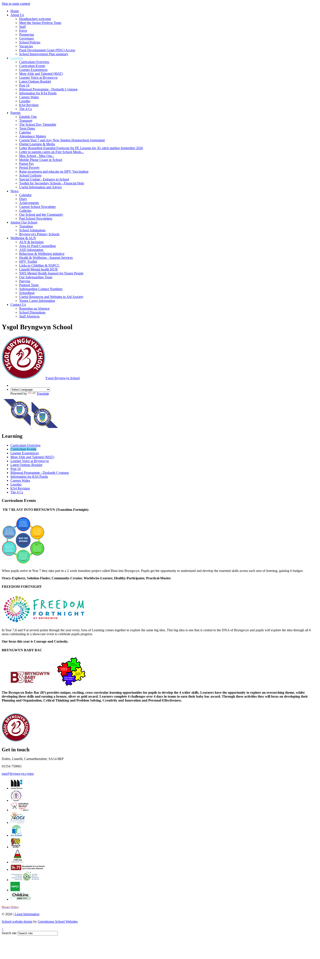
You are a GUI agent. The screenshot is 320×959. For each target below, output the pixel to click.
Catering (25, 132)
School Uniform (30, 175)
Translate (43, 393)
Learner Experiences (33, 70)
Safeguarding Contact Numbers (40, 289)
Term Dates (27, 128)
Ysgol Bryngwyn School (62, 378)
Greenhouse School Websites (58, 921)
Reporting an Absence (34, 308)
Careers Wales (29, 97)
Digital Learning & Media (37, 144)
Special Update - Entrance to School (44, 179)
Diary (23, 199)
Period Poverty (29, 167)
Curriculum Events (32, 66)
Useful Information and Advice (40, 187)
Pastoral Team (29, 285)
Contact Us (18, 304)
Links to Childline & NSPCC (39, 265)
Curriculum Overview (34, 62)
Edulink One (28, 117)
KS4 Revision (29, 105)
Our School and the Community (41, 214)
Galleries (25, 210)
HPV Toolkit (28, 261)
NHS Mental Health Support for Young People (51, 273)
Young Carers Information (37, 300)
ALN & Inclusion (31, 242)
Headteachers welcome (35, 19)
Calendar (25, 195)
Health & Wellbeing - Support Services (46, 257)
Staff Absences (29, 316)
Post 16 (24, 85)
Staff (22, 26)
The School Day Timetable (37, 124)
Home (14, 11)
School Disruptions (32, 312)
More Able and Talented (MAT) (41, 73)
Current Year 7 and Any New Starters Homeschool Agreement (62, 140)
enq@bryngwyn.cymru (18, 773)
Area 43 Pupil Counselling (37, 246)
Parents (15, 113)
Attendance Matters (32, 136)
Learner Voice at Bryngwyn (38, 77)
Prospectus (26, 34)
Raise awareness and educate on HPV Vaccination (53, 171)
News (14, 191)
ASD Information (31, 250)
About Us (17, 15)
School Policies (29, 42)
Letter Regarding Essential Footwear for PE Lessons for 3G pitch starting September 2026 (81, 148)
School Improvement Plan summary (43, 54)
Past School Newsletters (35, 218)
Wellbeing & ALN (23, 238)
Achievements (29, 203)
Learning (16, 58)
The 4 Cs (25, 109)
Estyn (23, 30)
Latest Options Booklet (35, 81)
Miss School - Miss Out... (36, 156)
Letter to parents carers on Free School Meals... (51, 152)
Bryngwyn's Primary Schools (39, 234)
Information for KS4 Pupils (38, 93)
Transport (25, 120)
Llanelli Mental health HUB (38, 269)
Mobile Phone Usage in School (40, 160)
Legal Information (27, 914)
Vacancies (26, 46)
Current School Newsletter (37, 207)
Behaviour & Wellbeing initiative (41, 254)
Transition (26, 226)
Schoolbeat (26, 293)
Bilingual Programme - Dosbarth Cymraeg (48, 89)
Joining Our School (23, 222)
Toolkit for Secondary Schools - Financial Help (51, 183)
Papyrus (24, 281)
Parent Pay (26, 163)
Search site (9, 933)
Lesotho (24, 101)
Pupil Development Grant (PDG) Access (47, 50)
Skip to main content (16, 3)
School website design (17, 921)
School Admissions (32, 230)
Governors (26, 38)
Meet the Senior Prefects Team (40, 23)
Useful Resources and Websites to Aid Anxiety (51, 297)
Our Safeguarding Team (35, 277)
